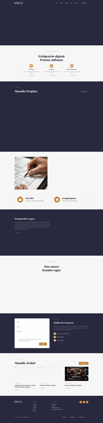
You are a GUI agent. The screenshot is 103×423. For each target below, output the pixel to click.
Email (18, 326)
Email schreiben (60, 340)
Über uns (35, 405)
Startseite (35, 404)
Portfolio (34, 407)
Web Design (54, 404)
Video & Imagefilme (56, 407)
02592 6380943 (60, 337)
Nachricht (19, 331)
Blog (34, 409)
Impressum (64, 417)
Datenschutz (72, 417)
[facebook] (80, 402)
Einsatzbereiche (82, 417)
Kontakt (34, 411)
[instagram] (84, 402)
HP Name (16, 319)
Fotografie (54, 405)
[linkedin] (87, 402)
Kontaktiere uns (18, 232)
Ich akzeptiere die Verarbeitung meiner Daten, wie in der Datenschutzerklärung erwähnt (30, 340)
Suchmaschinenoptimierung (57, 409)
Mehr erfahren (32, 75)
